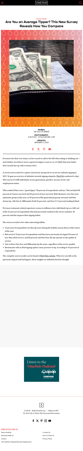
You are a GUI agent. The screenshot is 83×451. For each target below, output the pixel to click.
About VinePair (6, 432)
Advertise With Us (7, 435)
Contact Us (46, 432)
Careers (3, 439)
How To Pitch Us (48, 435)
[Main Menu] (2, 3)
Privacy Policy (47, 439)
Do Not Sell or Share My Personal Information (41, 413)
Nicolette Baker (41, 131)
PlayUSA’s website (47, 256)
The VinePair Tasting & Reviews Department (16, 442)
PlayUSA (60, 176)
